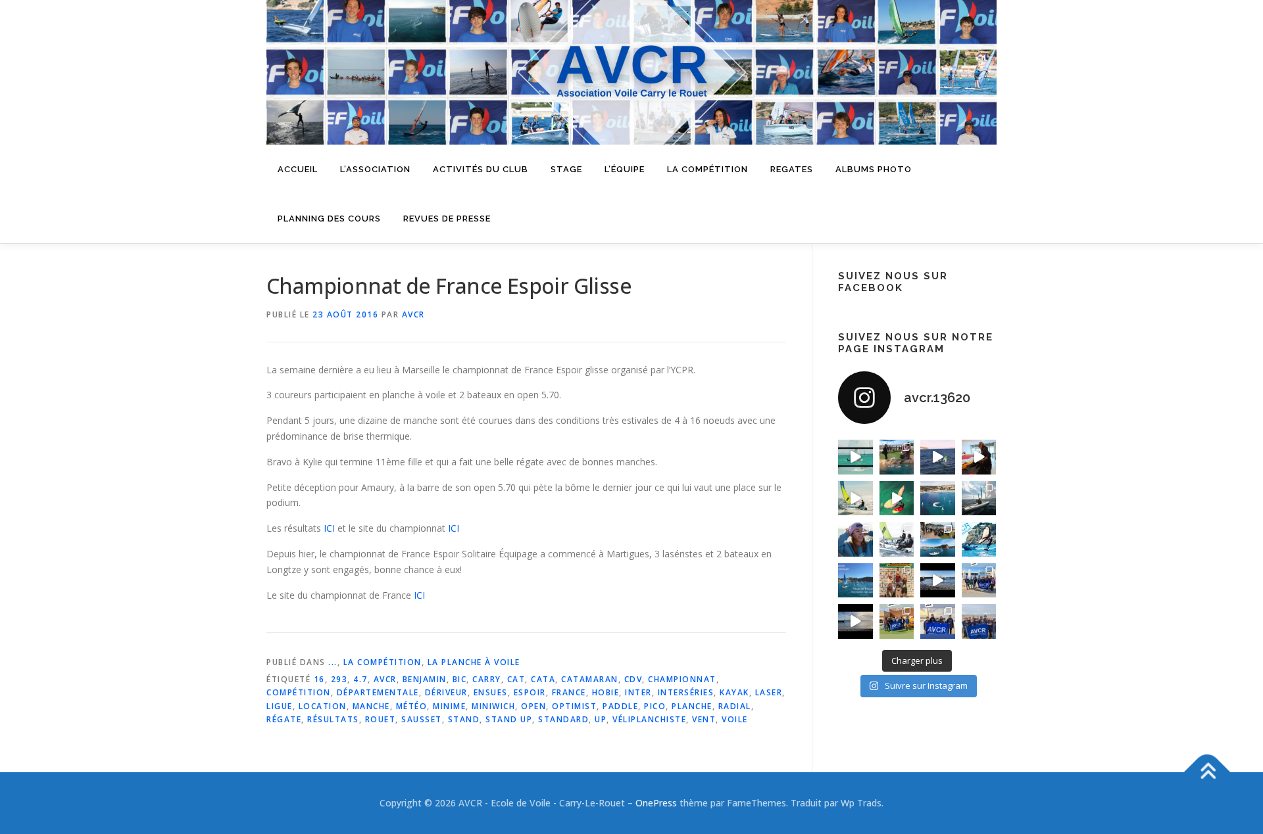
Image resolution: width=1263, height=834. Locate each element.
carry (486, 679)
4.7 (360, 679)
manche (371, 706)
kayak (734, 692)
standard (563, 719)
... (332, 662)
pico (655, 706)
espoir (530, 692)
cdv (633, 679)
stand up (508, 719)
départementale (378, 692)
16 (319, 679)
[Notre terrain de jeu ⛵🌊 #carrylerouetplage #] (937, 498)
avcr (385, 679)
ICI (329, 528)
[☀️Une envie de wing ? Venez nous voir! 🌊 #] (896, 498)
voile (735, 719)
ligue (279, 706)
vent (704, 719)
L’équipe (625, 169)
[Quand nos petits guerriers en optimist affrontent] (855, 457)
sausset (421, 719)
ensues (491, 692)
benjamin (425, 679)
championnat (682, 679)
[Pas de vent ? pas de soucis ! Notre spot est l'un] (896, 457)
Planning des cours (329, 218)
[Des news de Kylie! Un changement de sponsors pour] (855, 539)
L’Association (375, 169)
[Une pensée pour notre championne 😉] (979, 539)
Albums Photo (873, 169)
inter (638, 692)
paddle (620, 706)
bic (460, 679)
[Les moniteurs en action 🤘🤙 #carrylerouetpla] (937, 457)
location (323, 706)
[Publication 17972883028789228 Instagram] (937, 580)
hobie (606, 692)
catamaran (589, 679)
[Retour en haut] (1207, 772)
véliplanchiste (649, 719)
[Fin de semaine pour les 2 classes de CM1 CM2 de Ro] (937, 539)
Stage (566, 169)
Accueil (298, 169)
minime (449, 706)
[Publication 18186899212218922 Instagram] (896, 621)
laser (769, 692)
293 (339, 679)
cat (516, 679)
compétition (298, 692)
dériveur (446, 692)
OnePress (656, 803)
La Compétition (382, 662)
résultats (333, 719)
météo (412, 706)
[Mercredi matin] (979, 580)
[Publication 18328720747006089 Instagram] (855, 621)
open (533, 706)
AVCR (413, 314)
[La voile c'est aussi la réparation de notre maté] (979, 457)
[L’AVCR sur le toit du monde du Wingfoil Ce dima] (896, 580)
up (601, 719)
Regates (791, 169)
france (569, 692)
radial (734, 706)
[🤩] (937, 621)
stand (464, 719)
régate (283, 719)
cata (543, 679)
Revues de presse (447, 218)
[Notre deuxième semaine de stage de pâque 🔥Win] (855, 498)
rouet (380, 719)
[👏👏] (855, 580)
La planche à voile (474, 662)
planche (692, 706)
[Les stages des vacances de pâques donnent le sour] (979, 498)
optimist (574, 706)
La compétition (707, 169)
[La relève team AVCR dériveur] (979, 621)
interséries (686, 692)
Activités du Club (480, 169)
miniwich (493, 706)
